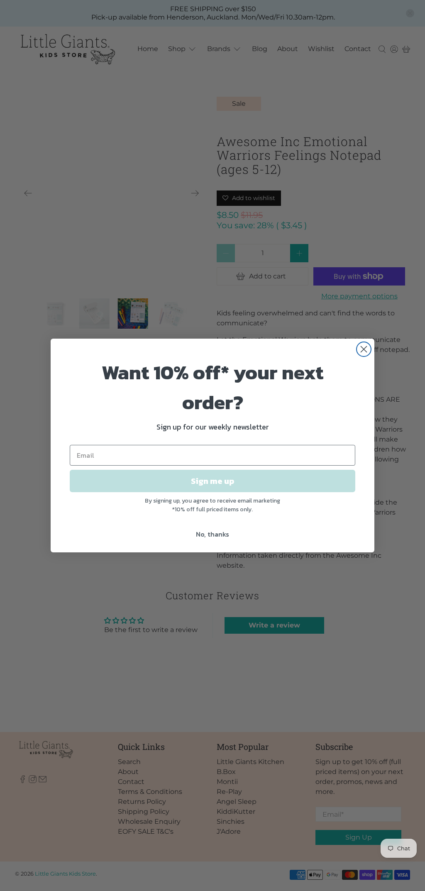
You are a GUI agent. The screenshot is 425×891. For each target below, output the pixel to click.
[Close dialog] (364, 349)
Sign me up (212, 481)
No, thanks (212, 534)
